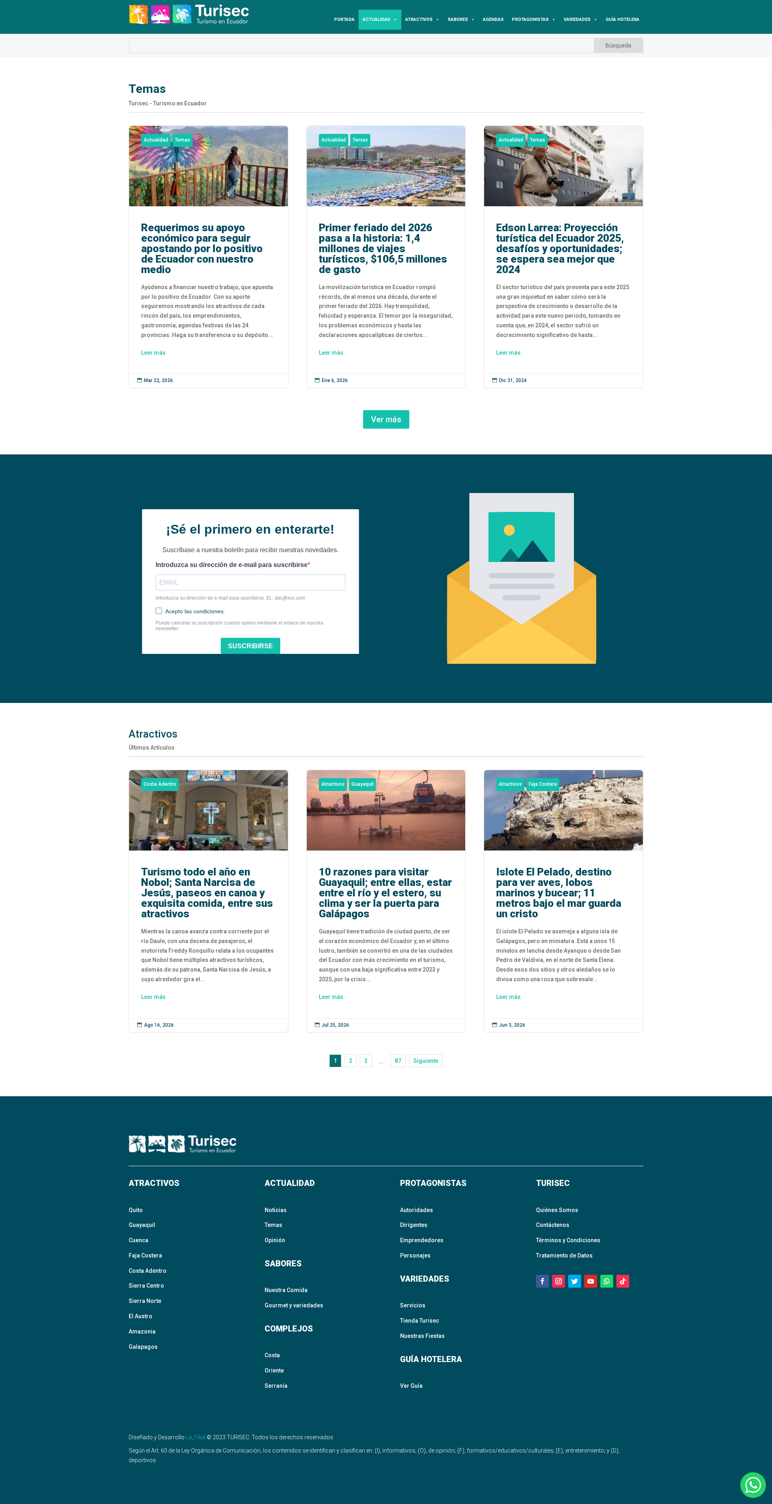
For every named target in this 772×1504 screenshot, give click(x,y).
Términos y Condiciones (568, 1240)
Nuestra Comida (286, 1290)
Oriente (274, 1370)
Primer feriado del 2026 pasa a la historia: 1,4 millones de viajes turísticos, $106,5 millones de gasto (386, 257)
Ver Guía (411, 1386)
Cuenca (138, 1240)
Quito (136, 1210)
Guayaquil (362, 784)
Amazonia (142, 1331)
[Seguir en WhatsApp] (606, 1281)
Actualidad (156, 140)
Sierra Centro (146, 1285)
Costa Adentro (160, 784)
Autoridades (416, 1210)
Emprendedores (421, 1240)
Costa (272, 1355)
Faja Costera (543, 784)
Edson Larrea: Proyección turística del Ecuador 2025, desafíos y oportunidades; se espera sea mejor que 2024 (563, 257)
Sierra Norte (145, 1301)
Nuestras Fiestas (422, 1336)
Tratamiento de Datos (564, 1255)
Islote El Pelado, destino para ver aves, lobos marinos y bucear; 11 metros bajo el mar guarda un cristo (563, 901)
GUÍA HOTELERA (622, 19)
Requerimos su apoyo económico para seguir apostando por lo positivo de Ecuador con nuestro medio (208, 257)
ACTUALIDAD (376, 19)
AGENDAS (493, 19)
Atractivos (333, 784)
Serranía (276, 1386)
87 (398, 1061)
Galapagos (143, 1347)
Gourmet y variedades (294, 1305)
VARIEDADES (577, 19)
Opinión (275, 1240)
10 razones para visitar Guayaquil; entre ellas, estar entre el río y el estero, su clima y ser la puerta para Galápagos (386, 901)
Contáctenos (552, 1225)
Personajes (415, 1255)
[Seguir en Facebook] (542, 1281)
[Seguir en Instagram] (558, 1281)
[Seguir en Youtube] (590, 1281)
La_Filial (195, 1437)
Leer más (153, 352)
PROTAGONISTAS (530, 19)
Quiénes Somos (557, 1210)
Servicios (412, 1305)
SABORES (458, 19)
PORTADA (344, 19)
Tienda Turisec (419, 1320)
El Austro (140, 1316)
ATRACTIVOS (419, 19)
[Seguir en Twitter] (574, 1281)
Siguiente (425, 1061)
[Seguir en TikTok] (622, 1281)
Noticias (276, 1210)
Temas (182, 140)
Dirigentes (413, 1225)
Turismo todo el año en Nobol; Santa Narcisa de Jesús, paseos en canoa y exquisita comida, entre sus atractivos (208, 901)
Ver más (386, 419)
